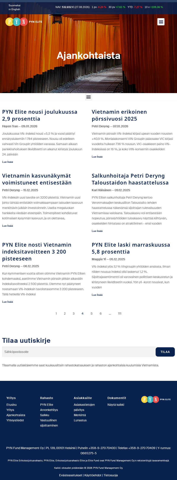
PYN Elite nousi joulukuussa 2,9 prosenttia (39, 115)
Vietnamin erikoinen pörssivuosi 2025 (119, 115)
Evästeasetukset (70, 475)
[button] (160, 21)
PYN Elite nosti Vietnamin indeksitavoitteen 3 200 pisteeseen (36, 251)
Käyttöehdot (92, 475)
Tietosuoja (111, 475)
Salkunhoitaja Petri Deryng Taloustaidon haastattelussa (130, 179)
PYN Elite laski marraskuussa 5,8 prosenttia (131, 248)
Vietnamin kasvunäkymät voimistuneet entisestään (37, 179)
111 (119, 313)
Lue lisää (7, 162)
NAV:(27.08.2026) (72, 7)
